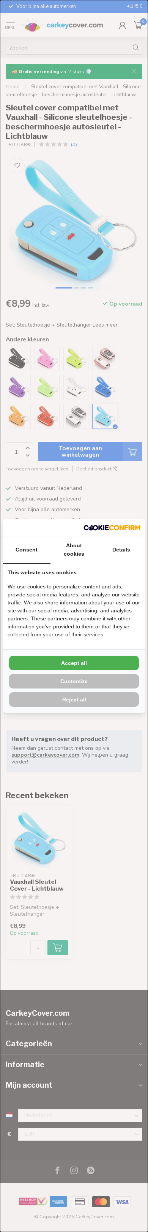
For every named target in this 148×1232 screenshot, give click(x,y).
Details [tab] (121, 550)
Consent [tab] (27, 550)
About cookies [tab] (74, 549)
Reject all (74, 699)
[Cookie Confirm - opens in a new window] (111, 528)
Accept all (74, 663)
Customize (74, 681)
